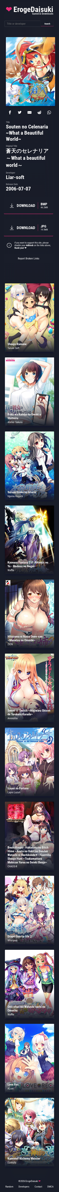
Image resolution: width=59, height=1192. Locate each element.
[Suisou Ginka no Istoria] (29, 499)
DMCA (50, 1186)
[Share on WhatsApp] (49, 112)
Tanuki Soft (13, 348)
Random (9, 1186)
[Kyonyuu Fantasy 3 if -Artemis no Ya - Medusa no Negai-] (29, 573)
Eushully (12, 1162)
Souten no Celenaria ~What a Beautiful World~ (27, 133)
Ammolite (13, 718)
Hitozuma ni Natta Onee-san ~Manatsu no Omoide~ (25, 638)
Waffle (11, 570)
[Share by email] (29, 112)
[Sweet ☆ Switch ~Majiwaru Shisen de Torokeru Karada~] (29, 721)
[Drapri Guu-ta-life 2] (29, 943)
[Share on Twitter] (20, 112)
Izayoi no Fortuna (18, 788)
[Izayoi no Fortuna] (29, 795)
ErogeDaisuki (29, 10)
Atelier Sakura (15, 422)
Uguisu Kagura (15, 496)
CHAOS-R (12, 866)
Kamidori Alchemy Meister (24, 1158)
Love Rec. (14, 1084)
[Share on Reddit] (39, 112)
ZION (10, 644)
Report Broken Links (28, 258)
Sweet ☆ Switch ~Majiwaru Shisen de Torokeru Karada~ (29, 712)
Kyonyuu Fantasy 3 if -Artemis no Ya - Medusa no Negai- (28, 564)
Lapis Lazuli (14, 792)
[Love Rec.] (29, 1091)
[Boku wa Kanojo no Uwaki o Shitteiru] (29, 425)
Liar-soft (15, 177)
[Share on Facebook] (10, 112)
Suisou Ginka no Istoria (22, 492)
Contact (38, 1186)
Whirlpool (13, 940)
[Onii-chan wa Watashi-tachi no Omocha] (29, 1017)
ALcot (11, 1088)
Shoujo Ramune (17, 344)
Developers (24, 1186)
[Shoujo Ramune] (29, 351)
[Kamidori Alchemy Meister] (29, 1165)
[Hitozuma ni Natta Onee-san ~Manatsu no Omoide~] (29, 647)
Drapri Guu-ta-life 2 (20, 936)
